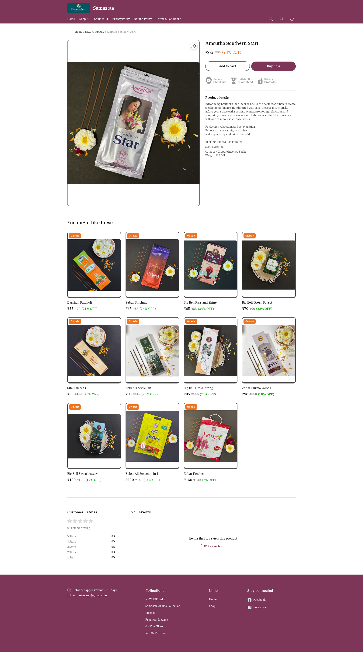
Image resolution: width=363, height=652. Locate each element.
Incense (150, 613)
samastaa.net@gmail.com (90, 595)
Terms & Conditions (168, 19)
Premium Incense (156, 619)
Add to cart (227, 66)
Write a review (213, 546)
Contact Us (101, 19)
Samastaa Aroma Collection (162, 606)
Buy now (273, 66)
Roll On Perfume (155, 633)
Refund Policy (143, 19)
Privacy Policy (121, 19)
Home (71, 19)
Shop (82, 19)
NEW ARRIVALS (94, 31)
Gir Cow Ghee (154, 626)
